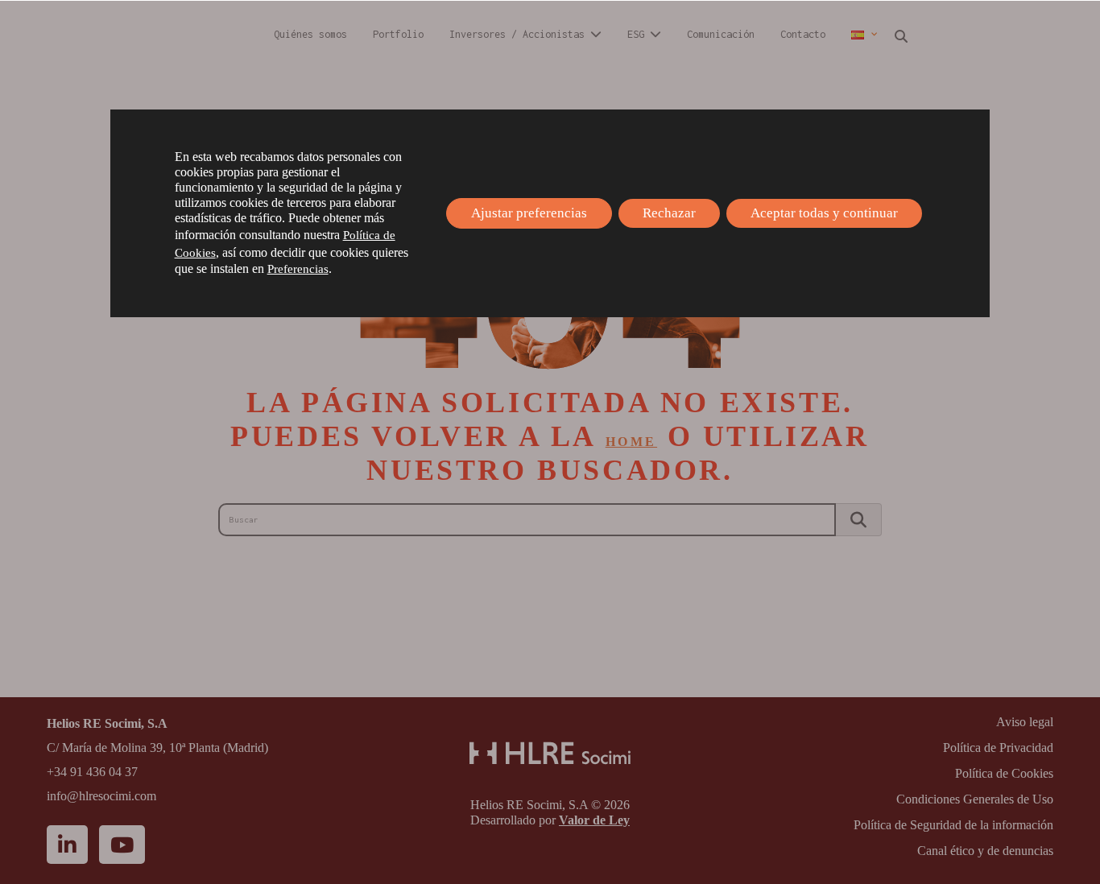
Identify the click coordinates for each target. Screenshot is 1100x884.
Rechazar (669, 213)
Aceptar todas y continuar (824, 213)
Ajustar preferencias (529, 213)
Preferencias (298, 268)
